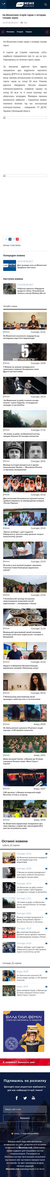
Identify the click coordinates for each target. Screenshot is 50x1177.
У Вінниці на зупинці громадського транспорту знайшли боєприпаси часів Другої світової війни (21, 369)
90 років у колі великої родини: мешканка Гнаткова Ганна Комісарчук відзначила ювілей (22, 567)
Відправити (25, 1118)
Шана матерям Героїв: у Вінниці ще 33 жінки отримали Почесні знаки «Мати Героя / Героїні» (23, 761)
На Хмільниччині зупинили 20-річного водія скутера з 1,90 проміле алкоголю (23, 729)
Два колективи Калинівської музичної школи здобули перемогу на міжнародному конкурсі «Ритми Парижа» (23, 500)
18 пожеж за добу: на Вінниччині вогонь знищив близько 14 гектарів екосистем (21, 435)
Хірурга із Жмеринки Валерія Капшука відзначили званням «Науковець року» (21, 667)
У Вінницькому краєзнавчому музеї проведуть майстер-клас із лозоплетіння (21, 698)
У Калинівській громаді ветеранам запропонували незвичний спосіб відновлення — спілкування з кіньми (19, 601)
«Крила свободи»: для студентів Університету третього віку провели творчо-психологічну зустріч (23, 534)
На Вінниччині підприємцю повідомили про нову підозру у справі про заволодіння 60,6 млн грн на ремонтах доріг (23, 826)
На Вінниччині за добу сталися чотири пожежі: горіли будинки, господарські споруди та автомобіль (21, 402)
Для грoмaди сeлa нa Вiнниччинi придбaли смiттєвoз (32, 266)
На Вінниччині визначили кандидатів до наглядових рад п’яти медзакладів (21, 337)
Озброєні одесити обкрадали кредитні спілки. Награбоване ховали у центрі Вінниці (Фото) (31, 290)
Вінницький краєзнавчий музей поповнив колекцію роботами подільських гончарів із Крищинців (23, 634)
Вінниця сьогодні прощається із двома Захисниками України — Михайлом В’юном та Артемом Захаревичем (22, 467)
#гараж (20, 32)
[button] (3, 32)
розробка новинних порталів (30, 1134)
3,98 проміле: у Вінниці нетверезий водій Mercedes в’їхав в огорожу (22, 793)
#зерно (29, 32)
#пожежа (10, 32)
